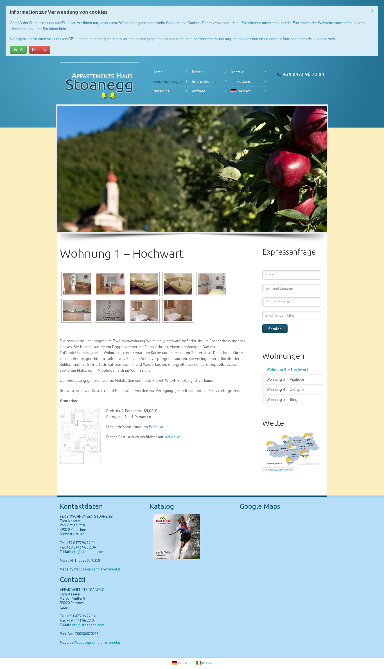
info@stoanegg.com (87, 551)
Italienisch (173, 436)
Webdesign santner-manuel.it (96, 569)
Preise (197, 71)
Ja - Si (18, 49)
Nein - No (39, 49)
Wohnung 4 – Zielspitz (285, 389)
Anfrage (198, 90)
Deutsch (244, 90)
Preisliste (156, 426)
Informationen (204, 81)
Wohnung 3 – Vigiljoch (285, 379)
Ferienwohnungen (168, 81)
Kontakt (237, 71)
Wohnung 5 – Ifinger (283, 399)
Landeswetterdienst (279, 470)
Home (158, 71)
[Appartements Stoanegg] (99, 83)
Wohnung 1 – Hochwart (287, 369)
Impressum (240, 81)
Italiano (206, 663)
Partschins (161, 90)
